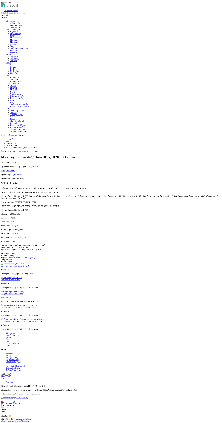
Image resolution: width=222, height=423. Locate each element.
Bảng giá (9, 355)
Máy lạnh (13, 90)
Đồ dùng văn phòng (17, 127)
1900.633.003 (6, 376)
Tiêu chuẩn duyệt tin (13, 362)
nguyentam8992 (16, 175)
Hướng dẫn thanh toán (14, 370)
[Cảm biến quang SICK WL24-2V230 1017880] (19, 305)
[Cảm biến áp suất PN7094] (11, 278)
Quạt (12, 100)
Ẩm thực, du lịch (16, 115)
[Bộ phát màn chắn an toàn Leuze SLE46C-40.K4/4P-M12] (23, 319)
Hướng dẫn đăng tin (13, 368)
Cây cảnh (13, 123)
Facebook (9, 382)
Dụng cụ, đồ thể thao (18, 125)
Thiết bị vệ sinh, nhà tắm (19, 104)
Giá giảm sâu (15, 23)
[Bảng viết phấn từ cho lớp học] (13, 292)
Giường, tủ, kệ (15, 94)
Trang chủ (9, 139)
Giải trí (12, 117)
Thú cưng (13, 113)
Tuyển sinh (14, 57)
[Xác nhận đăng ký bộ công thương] (14, 398)
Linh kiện (13, 52)
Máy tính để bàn (16, 38)
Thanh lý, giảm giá (17, 121)
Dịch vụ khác (15, 77)
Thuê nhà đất (15, 27)
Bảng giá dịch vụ (12, 358)
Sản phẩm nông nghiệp (18, 131)
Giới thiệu (9, 353)
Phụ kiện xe (14, 73)
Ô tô (11, 65)
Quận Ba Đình (11, 143)
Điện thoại (14, 32)
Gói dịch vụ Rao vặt (11, 11)
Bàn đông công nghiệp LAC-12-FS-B (15, 266)
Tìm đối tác (14, 79)
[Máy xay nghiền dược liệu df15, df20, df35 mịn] (19, 151)
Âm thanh (13, 44)
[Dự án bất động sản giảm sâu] (12, 135)
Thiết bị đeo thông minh (19, 48)
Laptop (12, 36)
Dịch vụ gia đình (16, 81)
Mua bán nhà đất (16, 25)
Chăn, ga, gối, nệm (17, 96)
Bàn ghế (13, 92)
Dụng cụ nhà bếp (16, 98)
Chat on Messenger (21, 421)
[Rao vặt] (9, 8)
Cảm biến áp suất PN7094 (10, 280)
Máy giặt (13, 88)
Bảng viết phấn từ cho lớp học (12, 294)
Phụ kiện (13, 50)
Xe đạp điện (14, 71)
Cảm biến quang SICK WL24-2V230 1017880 (18, 307)
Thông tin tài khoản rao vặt (15, 366)
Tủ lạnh (13, 86)
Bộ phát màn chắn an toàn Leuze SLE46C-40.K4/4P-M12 (22, 321)
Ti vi (12, 46)
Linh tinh (13, 119)
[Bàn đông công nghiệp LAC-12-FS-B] (16, 264)
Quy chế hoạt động (13, 360)
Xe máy (13, 67)
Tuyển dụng (14, 59)
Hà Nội (8, 141)
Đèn (11, 102)
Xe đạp (12, 69)
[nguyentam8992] (8, 171)
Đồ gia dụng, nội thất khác (20, 106)
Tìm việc (13, 61)
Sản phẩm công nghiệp (18, 129)
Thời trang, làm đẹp (17, 111)
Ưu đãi (8, 364)
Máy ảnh (13, 40)
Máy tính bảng (15, 34)
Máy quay (14, 42)
